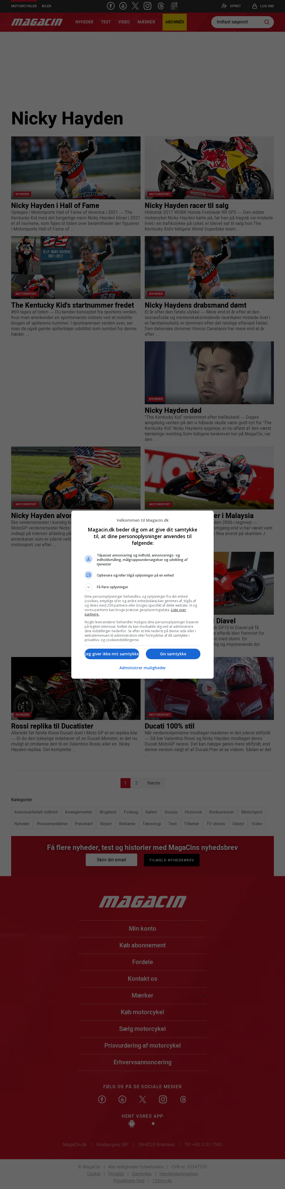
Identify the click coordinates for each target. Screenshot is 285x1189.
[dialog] (142, 595)
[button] (142, 587)
